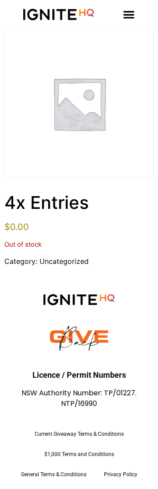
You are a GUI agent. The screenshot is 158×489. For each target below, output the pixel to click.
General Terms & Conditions (53, 474)
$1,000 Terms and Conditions (79, 454)
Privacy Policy (120, 474)
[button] (129, 14)
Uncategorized (64, 261)
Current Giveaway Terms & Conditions (79, 434)
